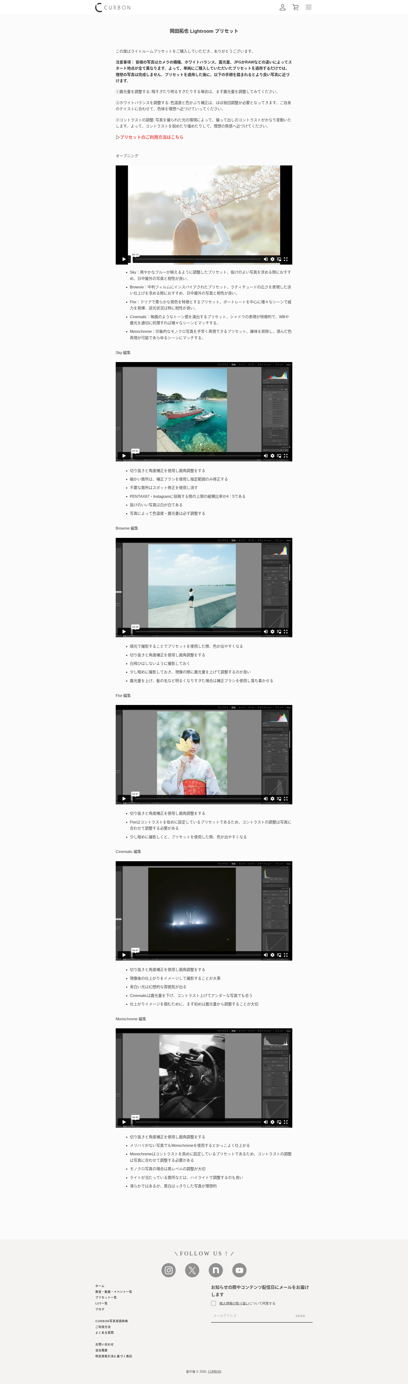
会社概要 (101, 1350)
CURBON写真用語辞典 (111, 1321)
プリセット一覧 (106, 1297)
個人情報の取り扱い (234, 1303)
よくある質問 (104, 1332)
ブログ (100, 1309)
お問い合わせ (104, 1344)
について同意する (247, 1303)
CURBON (214, 1371)
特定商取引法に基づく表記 (113, 1356)
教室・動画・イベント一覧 (113, 1292)
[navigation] (308, 7)
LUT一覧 (101, 1303)
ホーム (100, 1286)
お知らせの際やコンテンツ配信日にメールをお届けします (260, 1291)
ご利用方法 (103, 1327)
